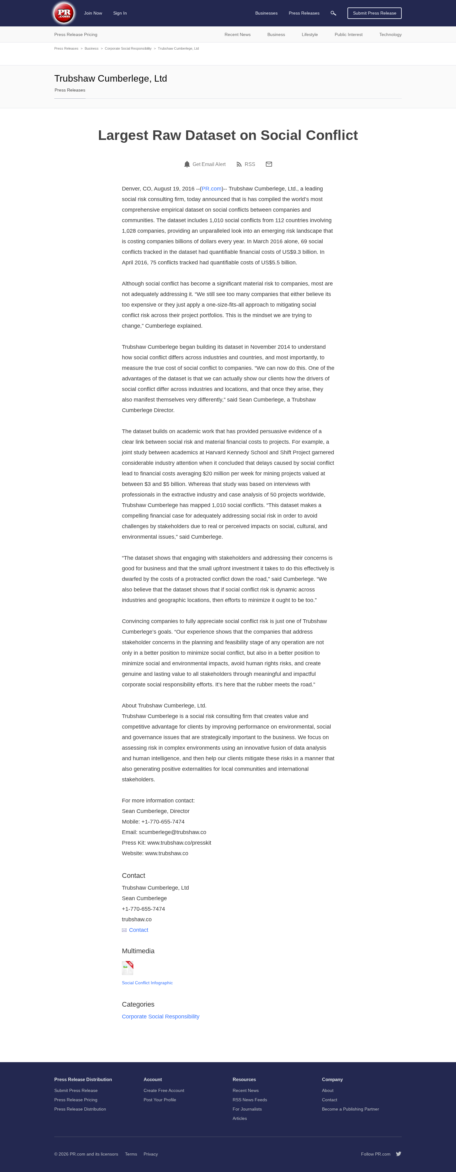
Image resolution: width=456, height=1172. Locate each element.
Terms (131, 1154)
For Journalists (247, 1109)
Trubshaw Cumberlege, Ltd (178, 48)
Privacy (151, 1154)
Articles (240, 1118)
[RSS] (240, 164)
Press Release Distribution (80, 1109)
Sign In (120, 13)
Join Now (93, 13)
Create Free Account (164, 1090)
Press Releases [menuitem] (304, 13)
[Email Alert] (188, 164)
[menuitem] (333, 13)
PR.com (211, 189)
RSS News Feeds (250, 1099)
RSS (250, 164)
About (327, 1090)
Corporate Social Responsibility (128, 48)
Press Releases (66, 48)
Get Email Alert (209, 164)
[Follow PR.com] (396, 1154)
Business (92, 48)
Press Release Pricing (75, 1099)
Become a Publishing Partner (350, 1109)
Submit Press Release (374, 13)
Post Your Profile (160, 1099)
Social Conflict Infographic (147, 982)
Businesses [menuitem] (266, 13)
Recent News (246, 1090)
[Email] (269, 164)
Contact (138, 930)
